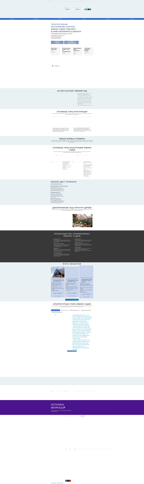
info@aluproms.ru (78, 9)
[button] (57, 42)
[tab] (55, 310)
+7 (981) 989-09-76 (67, 9)
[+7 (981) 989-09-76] (62, 9)
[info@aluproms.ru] (72, 9)
